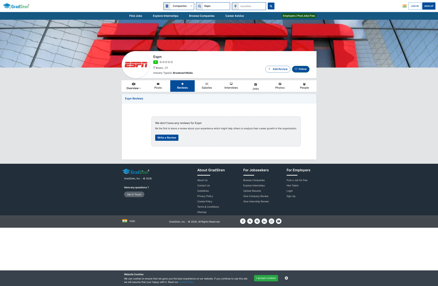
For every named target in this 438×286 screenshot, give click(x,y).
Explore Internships (165, 15)
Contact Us (203, 185)
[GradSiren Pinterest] (257, 221)
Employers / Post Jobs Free (299, 15)
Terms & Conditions (208, 206)
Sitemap (202, 212)
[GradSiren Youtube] (278, 221)
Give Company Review (255, 196)
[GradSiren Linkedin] (264, 221)
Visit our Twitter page (250, 221)
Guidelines (203, 190)
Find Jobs (135, 15)
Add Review (279, 69)
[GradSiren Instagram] (271, 221)
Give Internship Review (256, 201)
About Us (202, 180)
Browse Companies (202, 15)
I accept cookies (266, 278)
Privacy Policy (205, 196)
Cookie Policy (186, 282)
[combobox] (179, 6)
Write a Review (166, 137)
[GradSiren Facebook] (243, 221)
